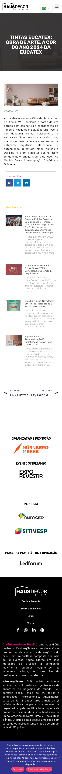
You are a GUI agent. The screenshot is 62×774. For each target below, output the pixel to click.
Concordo (18, 769)
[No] (57, 757)
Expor (31, 615)
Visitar (31, 623)
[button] (56, 6)
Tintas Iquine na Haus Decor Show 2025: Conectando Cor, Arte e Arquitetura (38, 269)
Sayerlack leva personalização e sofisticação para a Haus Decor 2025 (38, 340)
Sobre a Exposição (31, 608)
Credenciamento (31, 601)
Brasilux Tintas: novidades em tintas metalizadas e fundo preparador (39, 304)
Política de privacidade (39, 769)
